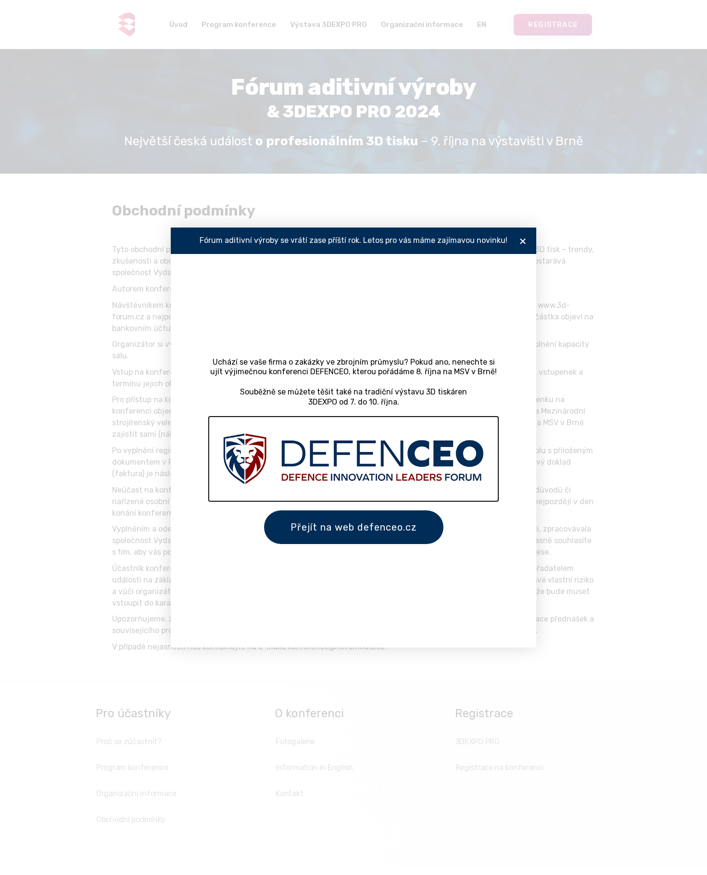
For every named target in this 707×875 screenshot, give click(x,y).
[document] (353, 437)
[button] (523, 241)
